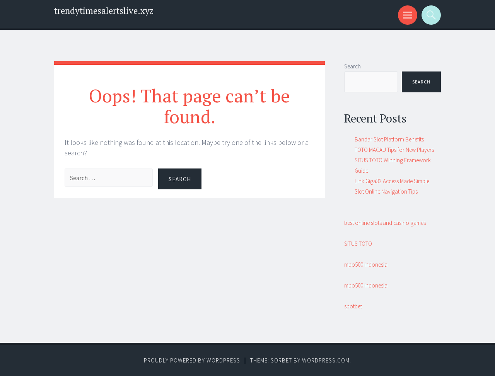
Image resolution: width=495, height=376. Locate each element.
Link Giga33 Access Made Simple (392, 181)
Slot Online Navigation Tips (386, 191)
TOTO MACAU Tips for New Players (394, 149)
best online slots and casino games (385, 222)
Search (352, 66)
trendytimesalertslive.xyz (104, 11)
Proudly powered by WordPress (192, 360)
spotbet (353, 306)
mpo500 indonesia (365, 264)
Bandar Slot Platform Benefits (389, 139)
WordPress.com (326, 360)
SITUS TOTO (358, 243)
